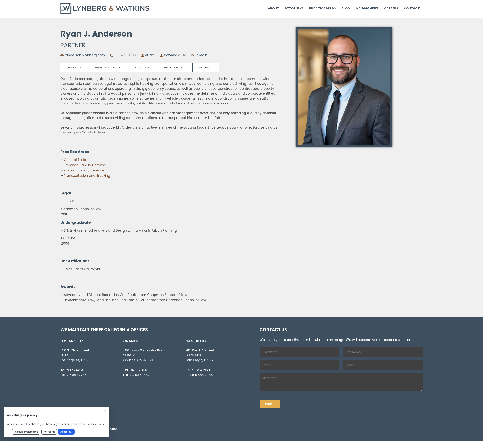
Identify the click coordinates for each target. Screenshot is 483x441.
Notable (205, 67)
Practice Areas (322, 8)
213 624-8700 (124, 55)
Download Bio (174, 55)
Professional (174, 67)
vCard (149, 55)
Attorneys (294, 8)
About (273, 8)
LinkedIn (200, 55)
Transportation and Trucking (87, 175)
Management (367, 8)
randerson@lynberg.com (84, 55)
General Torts (75, 160)
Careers (391, 8)
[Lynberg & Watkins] (105, 12)
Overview (74, 67)
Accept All (66, 431)
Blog (345, 8)
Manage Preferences (26, 431)
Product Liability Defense (84, 170)
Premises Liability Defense (85, 165)
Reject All (49, 431)
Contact (412, 8)
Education (141, 67)
